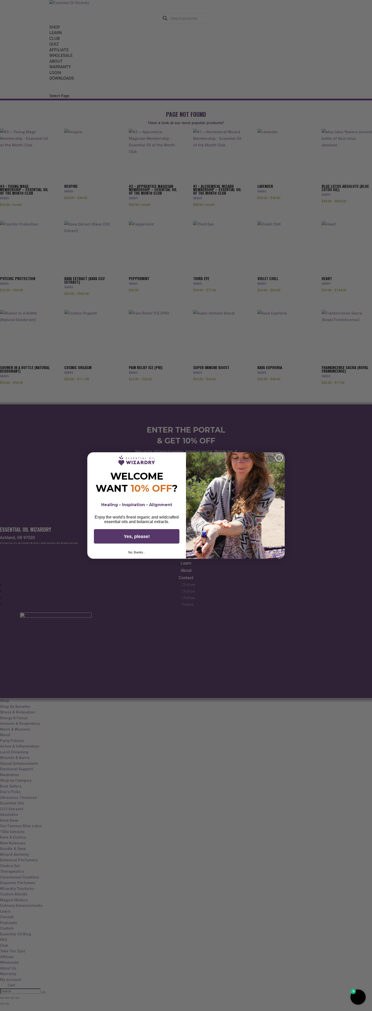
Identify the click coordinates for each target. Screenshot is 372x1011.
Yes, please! (137, 536)
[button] (358, 997)
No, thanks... (136, 552)
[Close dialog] (279, 458)
